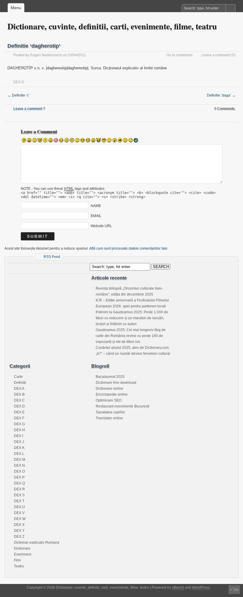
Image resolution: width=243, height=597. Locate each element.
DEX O (19, 471)
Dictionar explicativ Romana (36, 542)
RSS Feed (52, 257)
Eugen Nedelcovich (46, 55)
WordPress (201, 587)
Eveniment (22, 554)
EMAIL (96, 216)
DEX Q (19, 483)
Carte (18, 377)
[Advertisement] (48, 313)
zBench (178, 587)
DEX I (18, 436)
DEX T (19, 501)
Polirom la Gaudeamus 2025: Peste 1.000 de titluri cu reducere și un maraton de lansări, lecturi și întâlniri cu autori (132, 318)
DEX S (19, 495)
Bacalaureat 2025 (110, 377)
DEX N (19, 465)
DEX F (19, 418)
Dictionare (22, 548)
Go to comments (180, 55)
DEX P (19, 477)
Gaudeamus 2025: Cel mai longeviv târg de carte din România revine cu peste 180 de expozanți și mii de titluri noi (131, 336)
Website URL (101, 226)
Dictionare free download (116, 383)
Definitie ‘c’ (18, 95)
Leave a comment (216, 55)
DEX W (19, 519)
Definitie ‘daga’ (221, 95)
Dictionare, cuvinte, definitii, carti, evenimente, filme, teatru (112, 26)
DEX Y (19, 531)
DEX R (19, 489)
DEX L (19, 454)
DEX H (19, 430)
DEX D (18, 82)
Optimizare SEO (109, 400)
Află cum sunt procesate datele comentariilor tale (128, 248)
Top (236, 590)
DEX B (19, 394)
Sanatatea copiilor (110, 412)
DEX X (19, 525)
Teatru (19, 566)
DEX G (19, 424)
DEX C (19, 400)
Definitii (20, 383)
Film (17, 560)
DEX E (19, 412)
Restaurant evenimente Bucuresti (122, 406)
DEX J (19, 442)
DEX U (19, 507)
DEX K (19, 448)
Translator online (109, 418)
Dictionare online (109, 388)
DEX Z (19, 537)
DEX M (19, 460)
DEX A (19, 388)
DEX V (19, 513)
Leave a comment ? (29, 109)
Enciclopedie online (112, 394)
